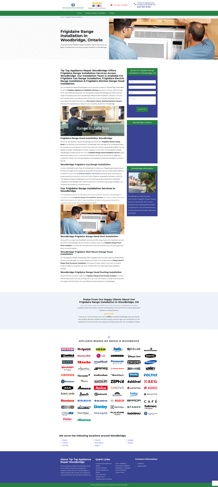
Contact (111, 13)
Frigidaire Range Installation (74, 17)
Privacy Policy (119, 472)
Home (79, 13)
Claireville (97, 440)
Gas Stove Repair (101, 468)
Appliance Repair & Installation (95, 13)
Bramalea (64, 440)
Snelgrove (97, 445)
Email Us (141, 463)
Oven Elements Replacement (101, 476)
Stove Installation (121, 470)
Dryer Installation (121, 463)
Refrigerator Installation (123, 468)
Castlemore (65, 443)
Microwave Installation (122, 465)
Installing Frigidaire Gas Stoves (88, 173)
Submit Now (142, 109)
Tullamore (130, 443)
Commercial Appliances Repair (103, 464)
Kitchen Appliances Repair (102, 471)
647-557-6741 (144, 7)
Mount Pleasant (99, 443)
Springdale (131, 440)
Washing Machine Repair (104, 479)
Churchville (65, 445)
